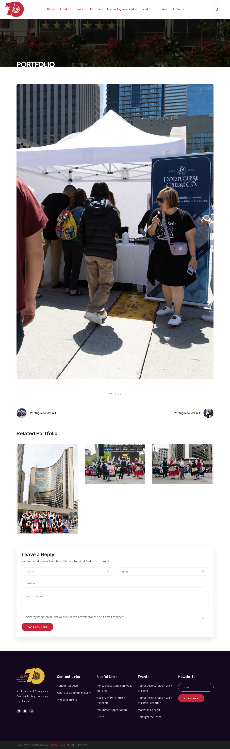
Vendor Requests (67, 685)
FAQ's (100, 717)
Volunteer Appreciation (112, 710)
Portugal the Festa (47, 501)
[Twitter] (19, 711)
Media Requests (67, 700)
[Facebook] (25, 711)
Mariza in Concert (149, 710)
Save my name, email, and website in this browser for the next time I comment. (75, 617)
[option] (47, 491)
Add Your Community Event (74, 693)
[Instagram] (31, 711)
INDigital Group (57, 744)
